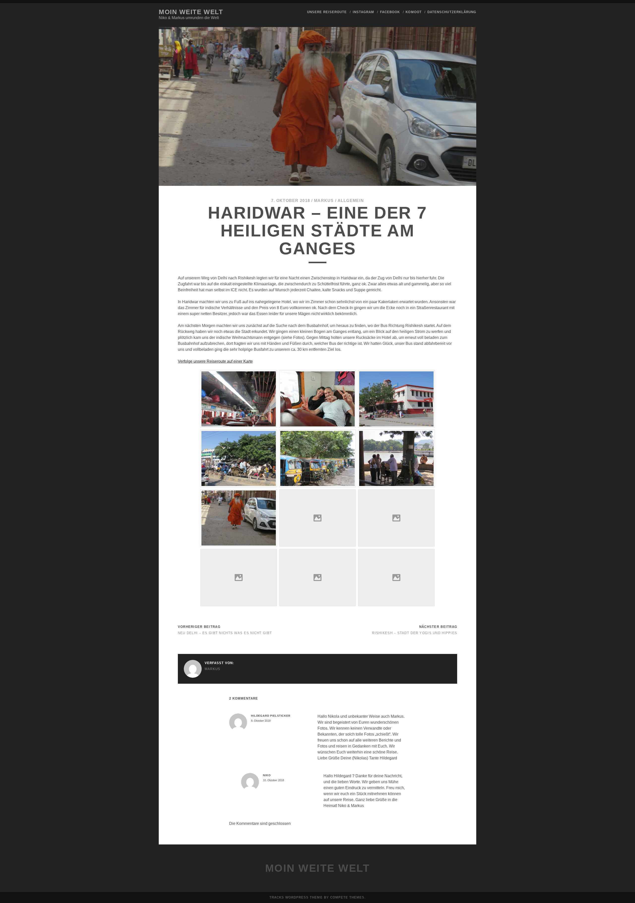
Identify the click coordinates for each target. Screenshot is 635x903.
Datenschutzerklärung (451, 12)
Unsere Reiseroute (327, 12)
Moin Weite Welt (191, 12)
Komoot (413, 12)
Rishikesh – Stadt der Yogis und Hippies (414, 633)
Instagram (363, 12)
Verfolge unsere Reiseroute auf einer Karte (215, 361)
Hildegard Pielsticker (270, 715)
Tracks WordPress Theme (296, 897)
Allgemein (351, 200)
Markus (324, 200)
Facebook (390, 12)
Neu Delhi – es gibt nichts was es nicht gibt (225, 633)
